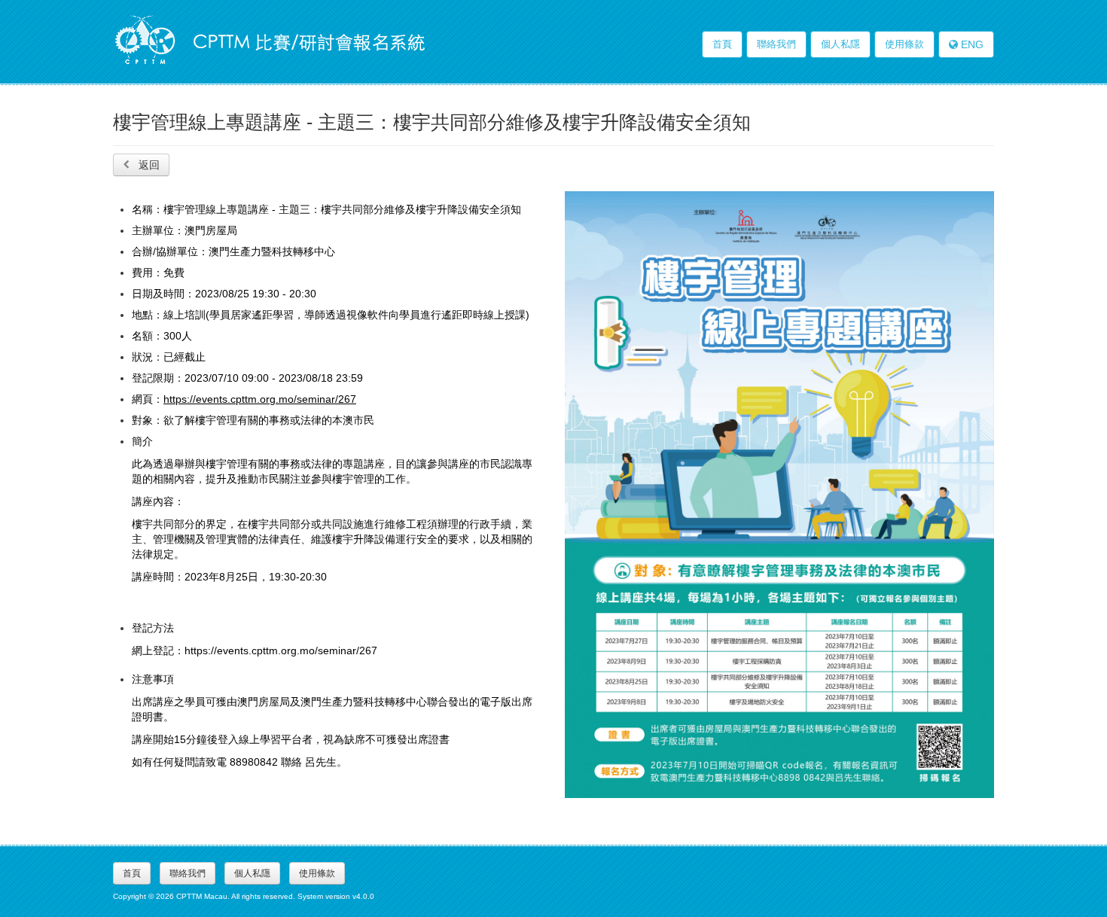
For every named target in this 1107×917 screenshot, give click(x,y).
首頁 (722, 44)
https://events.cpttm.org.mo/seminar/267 (259, 399)
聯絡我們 (776, 44)
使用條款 (904, 44)
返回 (148, 165)
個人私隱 (840, 44)
